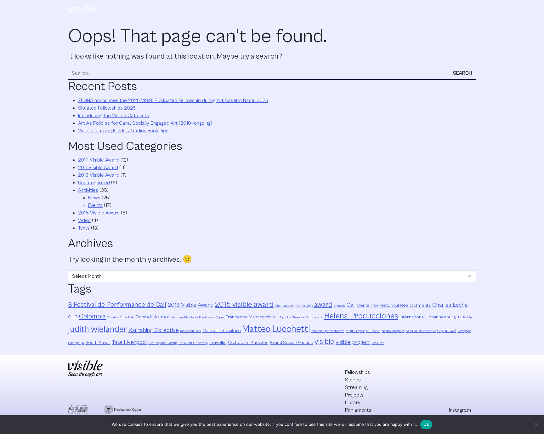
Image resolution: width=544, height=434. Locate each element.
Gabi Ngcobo (282, 317)
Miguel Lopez (355, 331)
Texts (84, 228)
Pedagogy (464, 331)
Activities (88, 190)
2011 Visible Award (98, 167)
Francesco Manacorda (248, 317)
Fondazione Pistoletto (182, 317)
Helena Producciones (361, 316)
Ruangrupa (76, 343)
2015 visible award (244, 304)
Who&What (406, 10)
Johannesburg (441, 317)
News (94, 198)
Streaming (281, 10)
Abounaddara (284, 306)
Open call (446, 330)
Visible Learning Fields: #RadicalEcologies (123, 131)
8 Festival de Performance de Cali (117, 305)
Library (339, 10)
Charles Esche (450, 305)
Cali (351, 305)
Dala (131, 317)
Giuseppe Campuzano (307, 317)
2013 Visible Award (98, 175)
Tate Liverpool (129, 342)
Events (95, 205)
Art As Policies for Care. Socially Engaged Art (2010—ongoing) (145, 123)
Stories (252, 10)
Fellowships (221, 10)
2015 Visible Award (99, 213)
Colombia (92, 316)
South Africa (97, 342)
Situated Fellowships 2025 (107, 108)
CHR (73, 317)
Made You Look (190, 331)
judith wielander (97, 329)
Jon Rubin (464, 317)
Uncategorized (94, 183)
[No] (536, 424)
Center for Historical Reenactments (394, 305)
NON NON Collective (421, 331)
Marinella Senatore (221, 330)
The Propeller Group (162, 343)
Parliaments (370, 10)
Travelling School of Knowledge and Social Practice (261, 342)
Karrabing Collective (153, 330)
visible (324, 341)
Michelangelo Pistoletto (327, 331)
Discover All (449, 9)
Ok (426, 424)
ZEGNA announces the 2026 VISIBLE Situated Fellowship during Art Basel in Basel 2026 (173, 100)
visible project (353, 342)
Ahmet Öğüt (304, 306)
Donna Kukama (151, 317)
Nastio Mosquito (393, 331)
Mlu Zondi (373, 331)
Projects (312, 10)
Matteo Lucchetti (276, 329)
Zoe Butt (377, 343)
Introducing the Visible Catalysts (113, 115)
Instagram (460, 410)
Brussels (339, 306)
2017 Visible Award (98, 160)
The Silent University (193, 343)
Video (84, 220)
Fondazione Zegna (211, 317)
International (412, 317)
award (323, 305)
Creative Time (117, 317)
